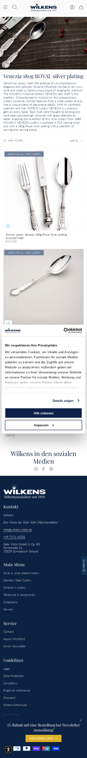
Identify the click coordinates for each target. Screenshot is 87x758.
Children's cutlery (14, 587)
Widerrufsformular (15, 705)
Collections (10, 602)
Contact (8, 631)
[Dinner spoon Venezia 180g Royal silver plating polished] (43, 289)
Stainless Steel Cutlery (17, 580)
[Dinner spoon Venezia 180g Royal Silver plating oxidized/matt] (43, 190)
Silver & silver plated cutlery (21, 573)
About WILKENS (14, 639)
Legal (6, 668)
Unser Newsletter (14, 646)
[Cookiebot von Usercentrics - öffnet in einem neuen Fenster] (63, 330)
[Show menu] (5, 7)
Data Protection (13, 676)
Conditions (10, 683)
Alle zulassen (43, 413)
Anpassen (41, 425)
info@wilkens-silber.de (17, 529)
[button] (14, 7)
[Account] (72, 7)
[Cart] (81, 7)
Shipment (9, 697)
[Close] (81, 720)
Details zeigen (63, 400)
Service (7, 609)
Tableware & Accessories (19, 594)
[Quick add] (8, 225)
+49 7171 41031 (14, 537)
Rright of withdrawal (16, 690)
